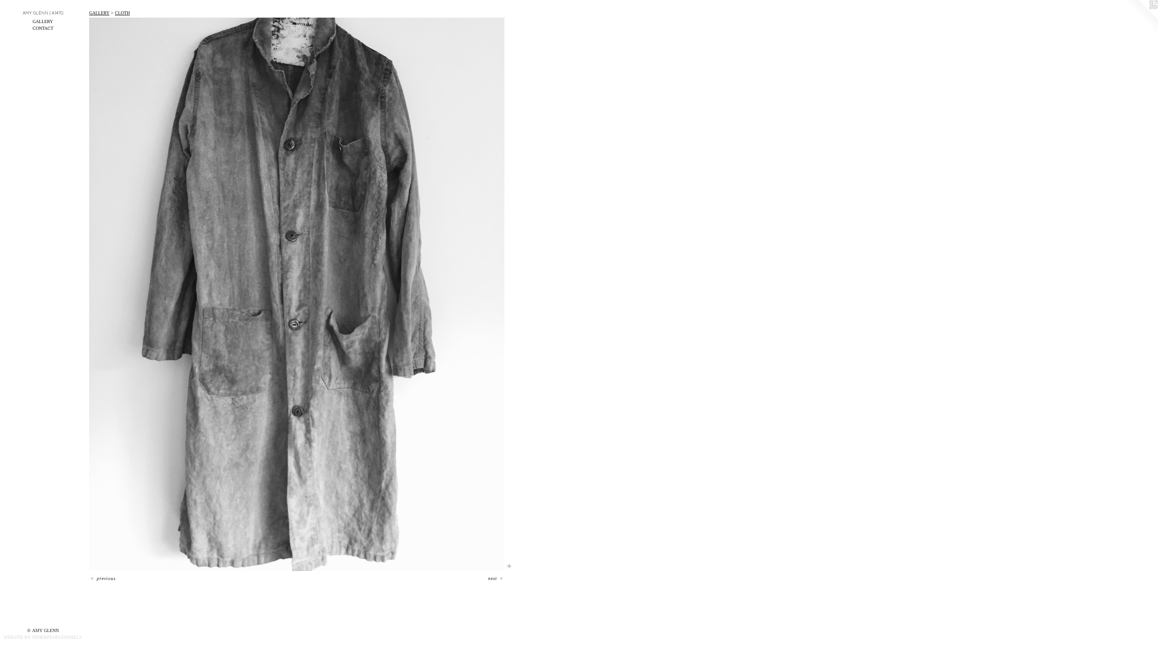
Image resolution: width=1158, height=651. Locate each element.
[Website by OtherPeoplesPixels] (1140, 18)
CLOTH (122, 12)
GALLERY (43, 21)
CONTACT (43, 28)
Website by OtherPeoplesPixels (43, 637)
